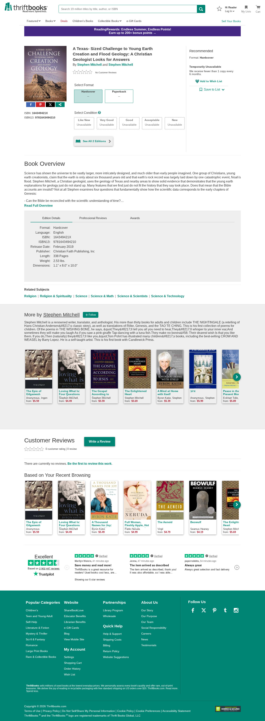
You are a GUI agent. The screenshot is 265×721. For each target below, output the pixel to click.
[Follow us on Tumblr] (225, 610)
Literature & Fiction (37, 627)
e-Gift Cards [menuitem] (133, 20)
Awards (135, 218)
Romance (32, 645)
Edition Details (51, 218)
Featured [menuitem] (32, 20)
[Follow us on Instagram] (236, 610)
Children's (32, 610)
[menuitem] (231, 8)
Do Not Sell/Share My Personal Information (88, 710)
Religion (30, 296)
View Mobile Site (74, 639)
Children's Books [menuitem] (83, 20)
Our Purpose (149, 616)
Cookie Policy (125, 710)
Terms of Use (32, 710)
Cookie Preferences (148, 710)
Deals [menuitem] (64, 20)
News (144, 639)
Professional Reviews (93, 218)
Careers (146, 633)
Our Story (147, 610)
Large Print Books (37, 651)
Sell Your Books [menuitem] (231, 21)
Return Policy (111, 651)
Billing (106, 645)
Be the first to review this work (90, 463)
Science (81, 296)
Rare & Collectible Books (41, 656)
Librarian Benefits (75, 621)
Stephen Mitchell (89, 64)
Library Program (113, 610)
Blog (66, 633)
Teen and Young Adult (39, 616)
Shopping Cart (73, 662)
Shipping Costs (112, 639)
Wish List (69, 674)
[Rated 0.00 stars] (82, 72)
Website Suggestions (116, 657)
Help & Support (112, 633)
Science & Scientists (132, 296)
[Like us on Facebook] (192, 610)
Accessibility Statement (176, 710)
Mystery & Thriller (36, 633)
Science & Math (102, 296)
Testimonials (148, 645)
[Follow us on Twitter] (203, 610)
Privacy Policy (51, 710)
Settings (69, 657)
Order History (72, 668)
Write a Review (99, 441)
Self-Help (31, 621)
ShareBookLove (74, 610)
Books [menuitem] (49, 20)
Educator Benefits (75, 616)
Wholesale (109, 616)
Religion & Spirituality (56, 296)
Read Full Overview (38, 205)
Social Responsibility (153, 627)
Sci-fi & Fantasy (35, 639)
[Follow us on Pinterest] (214, 610)
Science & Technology (167, 296)
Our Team (147, 621)
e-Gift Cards (71, 627)
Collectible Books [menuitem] (108, 20)
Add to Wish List (211, 81)
